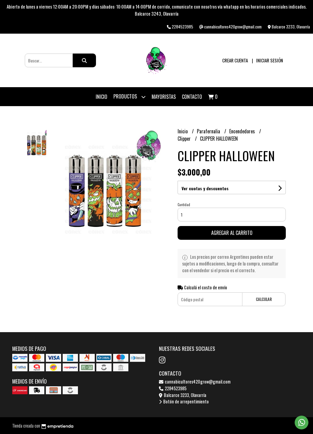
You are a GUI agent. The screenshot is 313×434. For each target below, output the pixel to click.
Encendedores (242, 131)
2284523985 (175, 388)
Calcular (264, 299)
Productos (125, 96)
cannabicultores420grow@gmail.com (197, 381)
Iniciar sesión (269, 60)
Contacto (192, 96)
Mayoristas (164, 96)
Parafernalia (209, 131)
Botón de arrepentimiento (185, 401)
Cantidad (184, 204)
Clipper (185, 138)
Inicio (101, 96)
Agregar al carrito (231, 232)
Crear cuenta (235, 60)
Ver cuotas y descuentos (205, 188)
